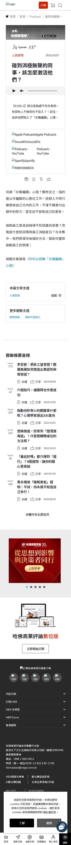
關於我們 (11, 791)
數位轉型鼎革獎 (41, 776)
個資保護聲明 (36, 791)
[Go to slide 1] (27, 587)
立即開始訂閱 (35, 648)
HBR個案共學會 (15, 776)
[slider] (42, 90)
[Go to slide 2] (31, 587)
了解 (22, 823)
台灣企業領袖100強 (43, 782)
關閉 (49, 823)
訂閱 (43, 5)
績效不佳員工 (33, 317)
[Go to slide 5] (44, 587)
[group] (22, 91)
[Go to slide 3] (35, 587)
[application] (35, 91)
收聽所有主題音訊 (37, 514)
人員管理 (15, 295)
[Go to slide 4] (40, 587)
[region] (35, 560)
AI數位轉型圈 (13, 782)
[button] (14, 91)
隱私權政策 (49, 812)
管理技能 (15, 317)
